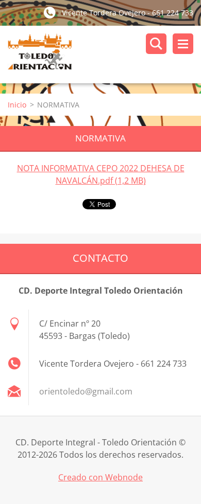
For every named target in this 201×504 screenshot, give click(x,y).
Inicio (17, 105)
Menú (183, 43)
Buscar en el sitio (156, 43)
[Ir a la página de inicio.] (104, 54)
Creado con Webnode (100, 477)
